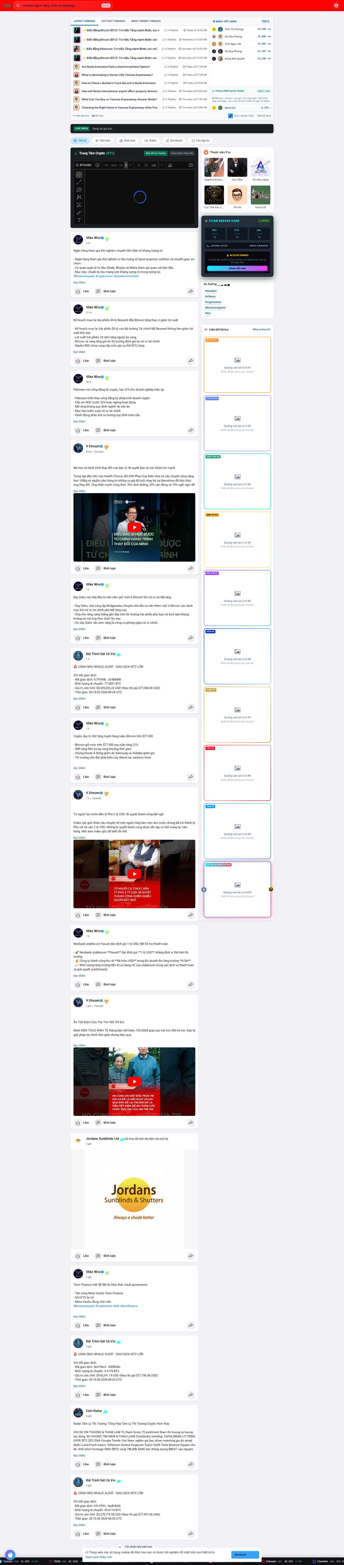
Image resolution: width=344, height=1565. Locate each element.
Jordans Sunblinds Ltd (102, 1139)
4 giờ (88, 1485)
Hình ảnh (129, 140)
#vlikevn (210, 296)
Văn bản (104, 140)
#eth (116, 1306)
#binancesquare (84, 276)
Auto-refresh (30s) (244, 115)
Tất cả (82, 140)
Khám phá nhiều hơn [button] (98, 1557)
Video (152, 140)
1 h (87, 589)
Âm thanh (176, 140)
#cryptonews (104, 276)
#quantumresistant (126, 276)
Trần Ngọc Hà (233, 43)
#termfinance (129, 1306)
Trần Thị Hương (234, 29)
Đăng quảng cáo (261, 329)
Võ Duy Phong (233, 51)
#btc (208, 313)
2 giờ (88, 1006)
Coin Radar (94, 1411)
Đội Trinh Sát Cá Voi (100, 654)
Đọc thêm (79, 282)
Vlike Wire (93, 238)
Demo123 (230, 107)
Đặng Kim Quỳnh (235, 58)
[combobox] (63, 5)
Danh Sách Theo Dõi (182, 153)
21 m (89, 312)
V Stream (93, 446)
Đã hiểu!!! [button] (240, 1554)
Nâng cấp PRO (237, 268)
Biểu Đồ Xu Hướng (156, 153)
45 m (89, 451)
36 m (89, 382)
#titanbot (211, 290)
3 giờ (88, 1346)
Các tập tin (202, 140)
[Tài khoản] (336, 5)
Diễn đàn (99, 115)
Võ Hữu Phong (233, 36)
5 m (88, 243)
